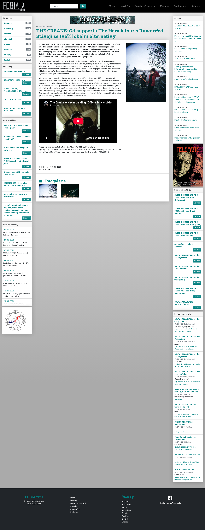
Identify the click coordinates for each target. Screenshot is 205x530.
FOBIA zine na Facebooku (170, 503)
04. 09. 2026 (9, 260)
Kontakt (164, 6)
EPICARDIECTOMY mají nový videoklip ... (186, 87)
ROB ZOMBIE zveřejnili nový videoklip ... (185, 48)
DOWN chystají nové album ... (186, 119)
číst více (26, 74)
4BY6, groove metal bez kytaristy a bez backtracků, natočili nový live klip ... (185, 68)
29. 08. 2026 (9, 230)
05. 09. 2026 (9, 270)
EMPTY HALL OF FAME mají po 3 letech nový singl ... (187, 110)
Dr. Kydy (125, 519)
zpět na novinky (45, 27)
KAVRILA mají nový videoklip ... (186, 78)
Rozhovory (126, 504)
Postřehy (125, 516)
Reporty (125, 507)
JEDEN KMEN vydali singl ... (185, 58)
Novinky (125, 6)
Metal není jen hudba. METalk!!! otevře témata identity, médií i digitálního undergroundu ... (186, 98)
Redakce (195, 6)
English (125, 522)
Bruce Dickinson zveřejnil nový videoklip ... (186, 127)
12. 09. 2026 (9, 280)
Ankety (125, 513)
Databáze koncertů (145, 6)
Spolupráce (180, 6)
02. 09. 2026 (9, 250)
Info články (126, 510)
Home (112, 6)
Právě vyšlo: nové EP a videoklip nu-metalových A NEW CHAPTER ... (187, 37)
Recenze (125, 501)
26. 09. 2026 (9, 301)
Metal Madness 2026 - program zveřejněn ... (187, 138)
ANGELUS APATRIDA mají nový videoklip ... (187, 26)
